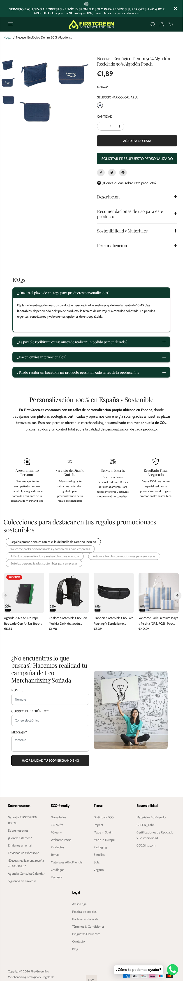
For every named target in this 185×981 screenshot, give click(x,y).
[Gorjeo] (112, 172)
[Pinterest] (123, 172)
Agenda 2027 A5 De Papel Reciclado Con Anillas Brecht (23, 621)
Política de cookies (84, 912)
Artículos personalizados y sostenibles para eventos (44, 556)
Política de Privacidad (86, 919)
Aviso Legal (79, 904)
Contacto (78, 941)
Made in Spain (103, 832)
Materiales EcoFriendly (151, 817)
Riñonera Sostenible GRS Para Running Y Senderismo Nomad (113, 621)
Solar (97, 862)
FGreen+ (56, 832)
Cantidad (104, 116)
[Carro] (171, 24)
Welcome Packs (61, 840)
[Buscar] (153, 24)
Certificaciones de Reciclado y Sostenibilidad (154, 835)
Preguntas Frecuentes (86, 934)
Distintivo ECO (104, 817)
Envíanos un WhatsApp (23, 853)
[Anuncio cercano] (175, 8)
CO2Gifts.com (145, 845)
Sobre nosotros (18, 831)
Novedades (58, 817)
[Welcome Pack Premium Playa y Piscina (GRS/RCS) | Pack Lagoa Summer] (159, 593)
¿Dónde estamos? (20, 838)
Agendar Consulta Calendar (26, 874)
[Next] (177, 595)
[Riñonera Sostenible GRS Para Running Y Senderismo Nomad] (114, 593)
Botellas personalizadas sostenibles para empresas (44, 563)
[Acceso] (162, 24)
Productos (57, 847)
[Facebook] (101, 172)
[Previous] (5, 595)
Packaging (100, 847)
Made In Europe (104, 840)
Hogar (7, 37)
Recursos (56, 877)
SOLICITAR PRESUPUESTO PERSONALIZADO (137, 159)
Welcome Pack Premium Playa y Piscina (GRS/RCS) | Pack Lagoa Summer (158, 621)
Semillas (99, 855)
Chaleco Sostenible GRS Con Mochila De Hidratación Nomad (68, 621)
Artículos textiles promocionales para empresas (124, 556)
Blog (75, 949)
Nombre (18, 690)
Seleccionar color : (117, 97)
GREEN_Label (145, 825)
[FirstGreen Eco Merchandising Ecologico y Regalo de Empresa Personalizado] (91, 24)
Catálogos (57, 870)
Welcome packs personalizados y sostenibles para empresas (50, 549)
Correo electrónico (30, 711)
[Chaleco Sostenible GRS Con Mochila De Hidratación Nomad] (69, 593)
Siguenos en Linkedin (22, 881)
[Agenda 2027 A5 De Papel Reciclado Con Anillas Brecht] (24, 593)
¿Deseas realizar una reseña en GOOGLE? (26, 863)
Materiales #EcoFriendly (67, 862)
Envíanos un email (20, 845)
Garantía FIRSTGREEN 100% (22, 820)
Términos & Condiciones (88, 926)
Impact (98, 825)
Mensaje (19, 732)
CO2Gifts (57, 825)
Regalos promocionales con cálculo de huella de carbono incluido (53, 542)
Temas (55, 855)
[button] (10, 24)
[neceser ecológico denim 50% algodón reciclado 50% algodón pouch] (35, 74)
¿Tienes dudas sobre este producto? (129, 183)
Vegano (99, 870)
